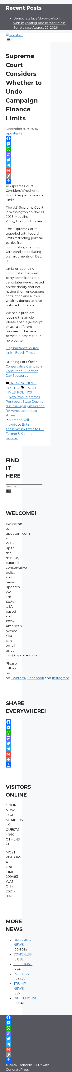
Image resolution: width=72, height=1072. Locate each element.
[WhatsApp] (25, 149)
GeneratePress (17, 1069)
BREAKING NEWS (22, 383)
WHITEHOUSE (25, 998)
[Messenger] (25, 144)
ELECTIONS (22, 964)
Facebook (35, 678)
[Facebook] (25, 138)
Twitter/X (18, 678)
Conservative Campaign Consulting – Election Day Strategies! (24, 371)
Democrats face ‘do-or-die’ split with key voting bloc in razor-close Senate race (39, 23)
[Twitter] (25, 160)
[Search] (8, 491)
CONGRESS (22, 954)
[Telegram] (25, 165)
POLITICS (13, 388)
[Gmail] (25, 170)
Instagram (60, 678)
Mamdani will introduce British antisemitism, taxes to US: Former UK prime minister (25, 429)
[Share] (25, 181)
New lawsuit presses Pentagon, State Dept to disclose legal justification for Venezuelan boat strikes (25, 406)
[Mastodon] (25, 154)
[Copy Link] (25, 176)
